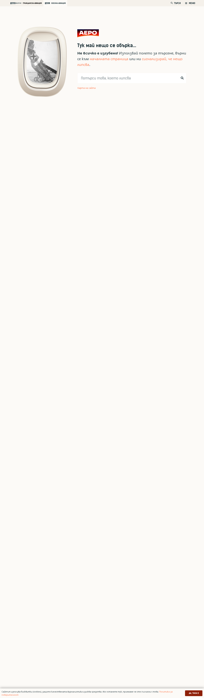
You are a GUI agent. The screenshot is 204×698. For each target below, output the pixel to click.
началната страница (109, 58)
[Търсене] (182, 78)
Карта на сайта (86, 87)
